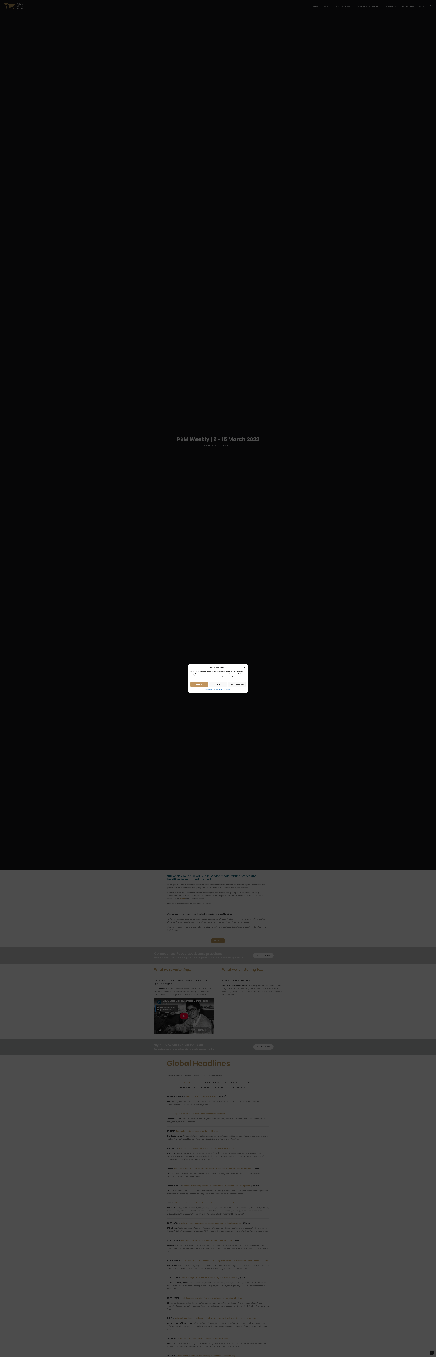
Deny (218, 684)
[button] (244, 667)
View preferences (236, 684)
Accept (199, 684)
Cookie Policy (208, 690)
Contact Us (228, 690)
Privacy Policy (218, 690)
